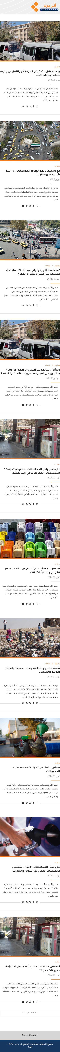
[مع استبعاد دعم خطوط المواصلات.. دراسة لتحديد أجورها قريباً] (30, 141)
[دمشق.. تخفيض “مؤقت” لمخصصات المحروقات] (30, 738)
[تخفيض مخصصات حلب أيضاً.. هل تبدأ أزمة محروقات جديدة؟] (30, 937)
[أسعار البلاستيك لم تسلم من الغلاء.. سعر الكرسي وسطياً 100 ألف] (30, 539)
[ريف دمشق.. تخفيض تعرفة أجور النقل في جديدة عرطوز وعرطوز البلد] (30, 41)
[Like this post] (37, 106)
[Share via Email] (23, 106)
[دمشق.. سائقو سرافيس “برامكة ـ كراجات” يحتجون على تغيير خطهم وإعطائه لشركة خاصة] (30, 340)
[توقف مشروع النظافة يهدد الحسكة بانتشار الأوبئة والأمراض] (30, 638)
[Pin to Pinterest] (27, 106)
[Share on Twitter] (30, 106)
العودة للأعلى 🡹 (30, 1035)
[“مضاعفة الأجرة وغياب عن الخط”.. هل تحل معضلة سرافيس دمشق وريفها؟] (30, 240)
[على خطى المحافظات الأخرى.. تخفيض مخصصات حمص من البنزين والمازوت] (30, 837)
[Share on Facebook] (33, 106)
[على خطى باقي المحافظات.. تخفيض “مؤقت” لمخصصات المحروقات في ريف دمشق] (30, 439)
